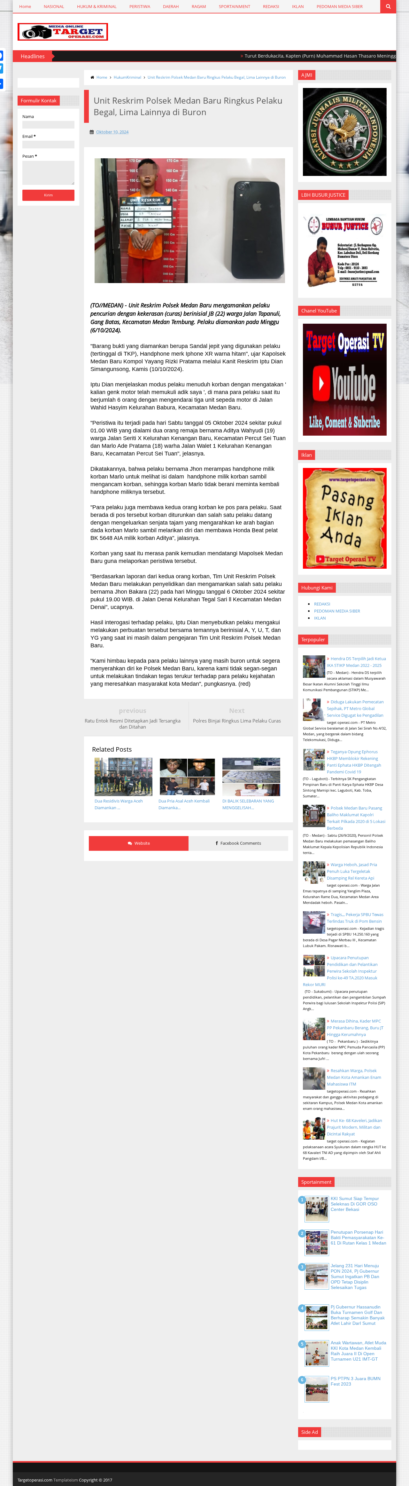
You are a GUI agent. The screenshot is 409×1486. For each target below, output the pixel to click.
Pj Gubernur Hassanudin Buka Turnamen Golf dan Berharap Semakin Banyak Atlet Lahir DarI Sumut (358, 1314)
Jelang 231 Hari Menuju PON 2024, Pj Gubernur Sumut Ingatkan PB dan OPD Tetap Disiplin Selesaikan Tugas (355, 1276)
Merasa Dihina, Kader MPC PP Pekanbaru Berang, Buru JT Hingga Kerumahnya (355, 1027)
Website (142, 843)
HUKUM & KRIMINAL (97, 6)
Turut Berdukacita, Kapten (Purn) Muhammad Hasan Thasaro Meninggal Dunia (301, 56)
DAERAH (171, 6)
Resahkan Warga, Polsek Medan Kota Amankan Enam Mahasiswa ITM (354, 1077)
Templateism (65, 1480)
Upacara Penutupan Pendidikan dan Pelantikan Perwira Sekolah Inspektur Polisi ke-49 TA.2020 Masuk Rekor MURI (340, 971)
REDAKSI (271, 6)
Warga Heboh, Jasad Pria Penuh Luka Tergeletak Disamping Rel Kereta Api (352, 871)
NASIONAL (54, 6)
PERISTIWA (139, 6)
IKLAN (298, 6)
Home (25, 6)
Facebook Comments (240, 843)
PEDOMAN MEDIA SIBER (340, 6)
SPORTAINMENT (234, 6)
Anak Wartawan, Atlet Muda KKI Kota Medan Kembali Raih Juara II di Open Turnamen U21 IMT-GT (358, 1350)
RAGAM (199, 6)
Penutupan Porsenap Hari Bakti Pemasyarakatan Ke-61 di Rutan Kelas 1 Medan (358, 1237)
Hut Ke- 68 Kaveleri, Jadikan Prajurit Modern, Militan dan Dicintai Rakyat (354, 1127)
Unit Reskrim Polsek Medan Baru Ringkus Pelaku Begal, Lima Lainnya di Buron (217, 77)
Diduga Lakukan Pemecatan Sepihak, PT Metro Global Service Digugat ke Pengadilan (355, 708)
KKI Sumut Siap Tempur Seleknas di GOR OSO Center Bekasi (355, 1204)
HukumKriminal (127, 77)
